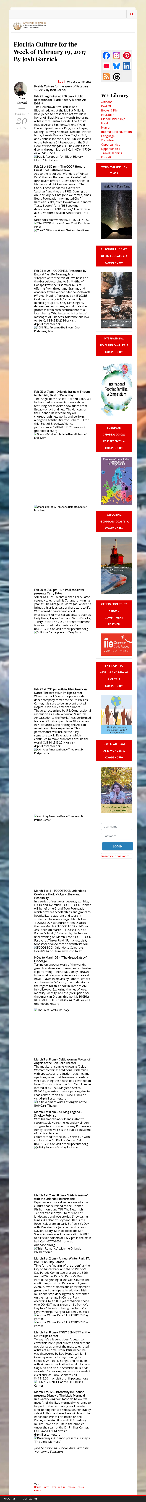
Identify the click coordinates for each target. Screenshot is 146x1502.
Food (104, 123)
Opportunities (110, 149)
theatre (72, 1487)
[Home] (30, 26)
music (81, 1487)
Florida (37, 1487)
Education (107, 115)
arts (54, 1487)
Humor (106, 127)
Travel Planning (111, 153)
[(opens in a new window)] (106, 55)
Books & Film (109, 110)
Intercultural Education (116, 132)
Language (108, 136)
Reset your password (115, 856)
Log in (62, 81)
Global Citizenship (113, 119)
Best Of (106, 106)
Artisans (106, 102)
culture (62, 1487)
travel (46, 1487)
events (37, 1490)
